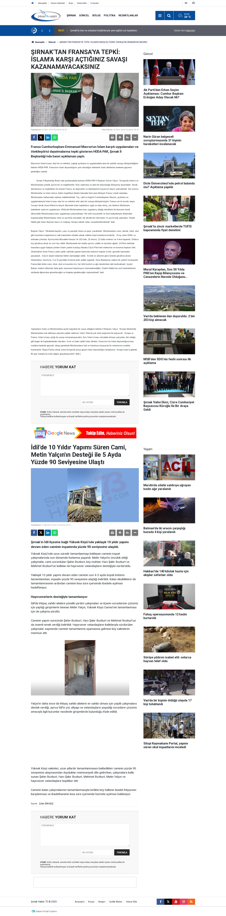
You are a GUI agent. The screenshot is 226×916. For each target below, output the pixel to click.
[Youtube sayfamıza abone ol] (176, 902)
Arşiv (71, 3)
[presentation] (42, 30)
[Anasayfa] (32, 3)
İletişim (101, 901)
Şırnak (71, 15)
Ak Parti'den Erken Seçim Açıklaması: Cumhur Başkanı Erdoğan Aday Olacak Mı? (110, 30)
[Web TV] (186, 3)
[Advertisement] (85, 300)
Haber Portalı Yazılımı (46, 911)
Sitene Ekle (82, 3)
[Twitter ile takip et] (168, 902)
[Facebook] (34, 137)
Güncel (84, 15)
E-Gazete (95, 3)
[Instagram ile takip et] (183, 902)
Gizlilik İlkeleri (115, 901)
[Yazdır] (112, 137)
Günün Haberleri (58, 3)
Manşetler (42, 3)
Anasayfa (39, 42)
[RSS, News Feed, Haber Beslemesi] (191, 902)
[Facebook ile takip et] (160, 902)
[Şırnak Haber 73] (46, 15)
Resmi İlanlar (128, 15)
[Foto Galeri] (193, 3)
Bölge (96, 15)
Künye (91, 901)
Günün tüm (184, 30)
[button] (120, 137)
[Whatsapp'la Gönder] (55, 137)
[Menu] (160, 16)
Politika (109, 15)
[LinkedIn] (48, 137)
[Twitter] (41, 137)
